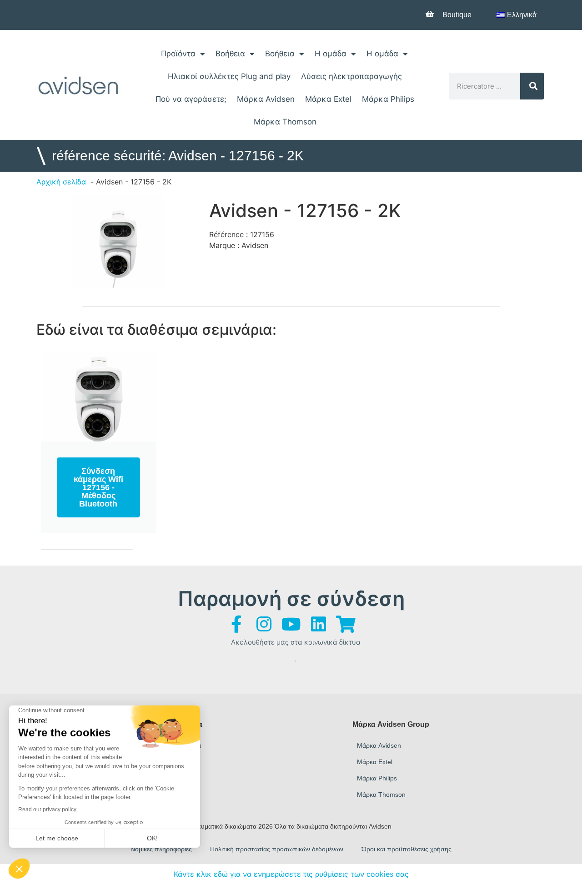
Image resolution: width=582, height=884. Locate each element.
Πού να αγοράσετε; (191, 99)
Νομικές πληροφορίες (161, 849)
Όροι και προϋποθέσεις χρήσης (406, 849)
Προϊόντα (178, 53)
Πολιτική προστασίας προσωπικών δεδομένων (276, 849)
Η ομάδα (330, 53)
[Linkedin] (318, 624)
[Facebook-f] (236, 624)
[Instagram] (263, 624)
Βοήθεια (230, 53)
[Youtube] (291, 624)
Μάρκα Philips (388, 99)
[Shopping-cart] (345, 624)
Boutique (457, 15)
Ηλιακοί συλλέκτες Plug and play (229, 76)
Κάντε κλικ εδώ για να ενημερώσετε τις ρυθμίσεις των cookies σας (291, 874)
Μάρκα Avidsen (266, 99)
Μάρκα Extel (328, 99)
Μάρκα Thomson (285, 121)
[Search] (532, 86)
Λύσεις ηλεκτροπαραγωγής (351, 76)
